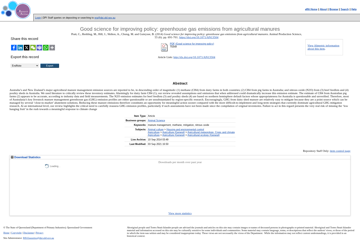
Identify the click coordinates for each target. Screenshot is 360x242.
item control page (340, 150)
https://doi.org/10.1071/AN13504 (198, 37)
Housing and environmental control (185, 129)
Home (6, 233)
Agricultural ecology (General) (204, 135)
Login (38, 17)
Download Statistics (27, 157)
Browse (333, 9)
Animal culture (156, 129)
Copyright (16, 233)
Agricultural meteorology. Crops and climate (211, 132)
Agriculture (154, 132)
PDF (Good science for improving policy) (192, 43)
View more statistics (180, 213)
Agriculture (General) (173, 132)
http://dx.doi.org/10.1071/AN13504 (194, 57)
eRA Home (311, 9)
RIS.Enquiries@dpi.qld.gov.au (38, 238)
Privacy (40, 233)
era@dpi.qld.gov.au (104, 17)
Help (354, 9)
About (323, 9)
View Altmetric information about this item (323, 47)
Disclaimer (28, 233)
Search (345, 9)
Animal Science (156, 120)
